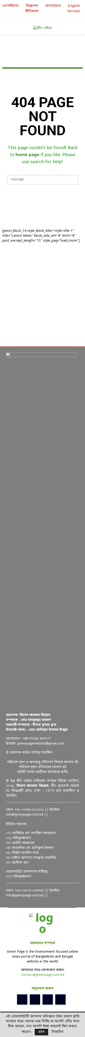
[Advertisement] (42, 295)
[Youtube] (60, 999)
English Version (73, 9)
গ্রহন (41, 1032)
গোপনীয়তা (10, 6)
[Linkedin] (47, 999)
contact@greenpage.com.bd (42, 975)
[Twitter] (35, 999)
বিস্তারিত (57, 1032)
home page (27, 155)
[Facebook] (22, 999)
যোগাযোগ (53, 6)
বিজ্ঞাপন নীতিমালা (32, 9)
